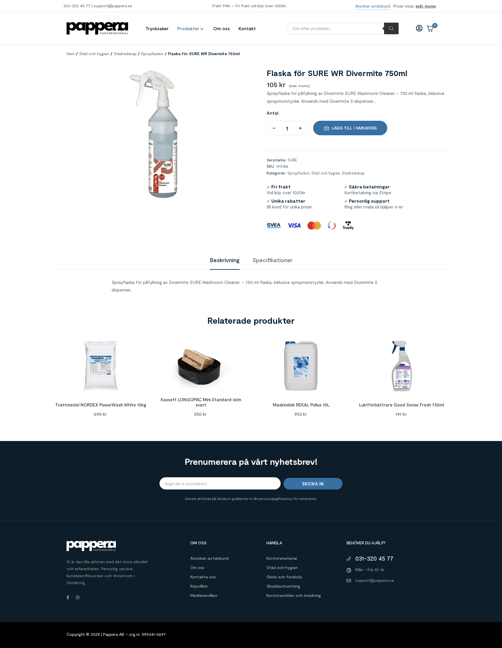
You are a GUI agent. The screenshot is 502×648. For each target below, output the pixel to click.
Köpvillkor (199, 586)
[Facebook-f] (68, 597)
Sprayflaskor (152, 53)
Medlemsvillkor (204, 595)
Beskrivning (225, 259)
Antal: (273, 113)
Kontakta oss (203, 576)
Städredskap (125, 53)
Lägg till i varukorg (354, 128)
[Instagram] (77, 597)
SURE (292, 160)
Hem (71, 53)
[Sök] (391, 28)
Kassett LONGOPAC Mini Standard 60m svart (201, 402)
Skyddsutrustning (283, 586)
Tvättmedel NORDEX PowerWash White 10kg (100, 404)
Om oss (197, 567)
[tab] (225, 259)
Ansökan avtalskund (209, 558)
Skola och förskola (284, 576)
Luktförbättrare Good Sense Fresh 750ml (401, 404)
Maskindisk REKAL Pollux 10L (301, 404)
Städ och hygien (94, 53)
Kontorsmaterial (281, 558)
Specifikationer (272, 259)
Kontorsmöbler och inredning (293, 595)
